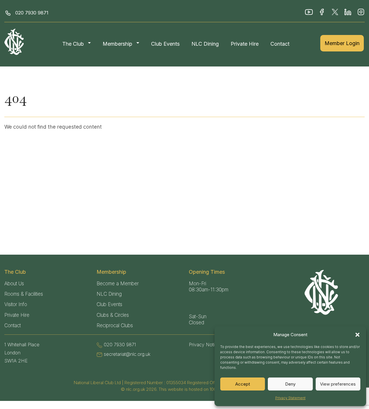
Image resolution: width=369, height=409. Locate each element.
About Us (14, 283)
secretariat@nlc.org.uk (127, 354)
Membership (117, 44)
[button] (357, 335)
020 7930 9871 (31, 13)
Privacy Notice (204, 344)
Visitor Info (15, 304)
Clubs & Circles (113, 315)
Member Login (342, 43)
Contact (279, 44)
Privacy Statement (290, 398)
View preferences (338, 384)
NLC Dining (205, 44)
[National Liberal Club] (15, 42)
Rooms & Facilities (23, 294)
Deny (290, 384)
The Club (73, 44)
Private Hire (245, 44)
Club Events (165, 44)
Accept (242, 384)
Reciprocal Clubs (115, 325)
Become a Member (118, 283)
